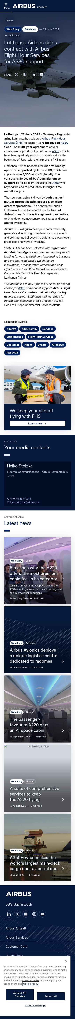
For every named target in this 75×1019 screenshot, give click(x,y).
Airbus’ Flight (50, 138)
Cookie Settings (35, 1005)
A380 (64, 142)
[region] (35, 986)
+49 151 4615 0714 (20, 498)
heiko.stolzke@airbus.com (24, 502)
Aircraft (11, 328)
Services (48, 328)
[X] (17, 914)
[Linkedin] (9, 914)
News (10, 20)
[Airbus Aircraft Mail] (41, 74)
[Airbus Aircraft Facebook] (24, 74)
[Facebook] (25, 914)
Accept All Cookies (20, 995)
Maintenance (14, 336)
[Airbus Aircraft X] (16, 74)
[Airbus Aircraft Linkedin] (33, 74)
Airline (28, 344)
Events (42, 344)
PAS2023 (12, 352)
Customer (12, 344)
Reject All (51, 996)
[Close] (66, 961)
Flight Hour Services (41, 336)
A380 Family (29, 328)
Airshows (58, 344)
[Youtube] (42, 914)
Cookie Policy (30, 983)
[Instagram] (34, 914)
